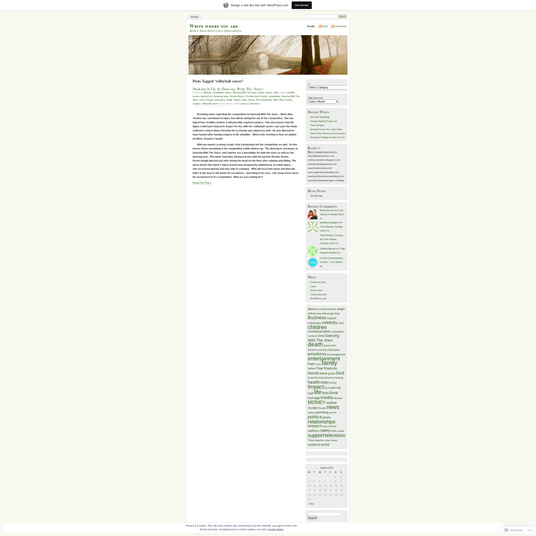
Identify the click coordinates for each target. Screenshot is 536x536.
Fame (318, 364)
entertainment (324, 358)
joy (326, 387)
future (323, 373)
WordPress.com (318, 298)
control (312, 336)
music (322, 408)
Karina (251, 100)
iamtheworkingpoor (329, 222)
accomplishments (327, 309)
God (340, 372)
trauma (319, 440)
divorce (312, 349)
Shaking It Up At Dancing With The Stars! (228, 88)
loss (325, 393)
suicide (340, 431)
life (318, 392)
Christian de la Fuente (256, 96)
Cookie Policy (276, 529)
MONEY (316, 402)
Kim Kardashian (264, 100)
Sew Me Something (320, 117)
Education (334, 349)
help (324, 382)
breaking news (221, 96)
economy (322, 349)
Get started (301, 5)
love (334, 392)
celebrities (314, 323)
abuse (312, 309)
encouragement (336, 354)
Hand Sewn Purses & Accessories (327, 133)
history (333, 382)
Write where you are (213, 26)
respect (314, 426)
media (327, 397)
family (329, 362)
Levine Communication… (332, 258)
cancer (331, 318)
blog (337, 313)
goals (331, 373)
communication (319, 331)
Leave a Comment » (250, 103)
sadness (314, 430)
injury (244, 100)
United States (331, 440)
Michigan (338, 398)
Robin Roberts (329, 426)
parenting (322, 412)
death (315, 344)
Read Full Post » (202, 182)
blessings (328, 313)
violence (314, 444)
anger (341, 309)
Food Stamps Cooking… (332, 235)
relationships (321, 421)
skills (333, 430)
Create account (318, 282)
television (335, 435)
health (261, 92)
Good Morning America (321, 377)
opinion (311, 412)
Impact (268, 92)
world (325, 444)
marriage (314, 398)
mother (331, 403)
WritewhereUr (327, 210)
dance (228, 92)
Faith (311, 364)
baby (319, 313)
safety (325, 430)
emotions (317, 353)
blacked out (207, 96)
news (276, 92)
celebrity (207, 92)
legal (310, 393)
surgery (196, 103)
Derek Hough (206, 100)
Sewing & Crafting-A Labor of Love (327, 137)
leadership (335, 387)
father (312, 368)
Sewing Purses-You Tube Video (326, 129)
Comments (340, 26)
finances (330, 368)
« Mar (311, 504)
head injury (219, 100)
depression (329, 345)
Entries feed (316, 290)
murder (313, 408)
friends (313, 373)
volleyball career (210, 103)
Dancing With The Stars (245, 92)
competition (218, 92)
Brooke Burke (237, 96)
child (341, 323)
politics (315, 416)
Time (311, 440)
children (317, 327)
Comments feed (318, 294)
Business (317, 317)
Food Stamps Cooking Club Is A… (332, 214)
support (316, 435)
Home (195, 16)
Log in (313, 286)
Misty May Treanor (282, 100)
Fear (319, 368)
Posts (325, 26)
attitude (312, 313)
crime (321, 336)
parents (332, 412)
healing (339, 377)
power (326, 417)
